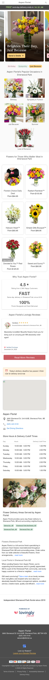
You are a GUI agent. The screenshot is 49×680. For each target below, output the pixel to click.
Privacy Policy (21, 671)
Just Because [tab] (35, 66)
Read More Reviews (24, 357)
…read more (18, 555)
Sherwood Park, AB (10, 529)
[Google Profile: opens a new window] (24, 646)
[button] (44, 675)
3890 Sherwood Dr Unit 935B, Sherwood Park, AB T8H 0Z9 (24, 633)
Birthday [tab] (11, 66)
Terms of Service (8, 671)
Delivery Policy (24, 674)
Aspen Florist (25, 2)
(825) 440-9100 (13, 424)
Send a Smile (15, 55)
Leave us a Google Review (24, 653)
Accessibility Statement (36, 671)
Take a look (23, 576)
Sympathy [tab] (23, 66)
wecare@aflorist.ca (24, 638)
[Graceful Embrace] (7, 325)
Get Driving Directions (15, 428)
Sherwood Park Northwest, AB (26, 525)
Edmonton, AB (8, 525)
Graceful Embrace (17, 325)
